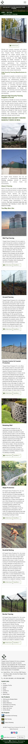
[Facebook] (12, 733)
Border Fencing (8, 614)
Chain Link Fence (7, 708)
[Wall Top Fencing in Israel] (14, 223)
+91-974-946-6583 (19, 678)
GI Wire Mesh (6, 710)
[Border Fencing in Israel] (14, 599)
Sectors (9, 12)
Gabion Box (6, 701)
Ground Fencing (8, 297)
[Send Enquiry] (2, 739)
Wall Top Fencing (8, 238)
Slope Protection (8, 488)
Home (3, 12)
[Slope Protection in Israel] (14, 473)
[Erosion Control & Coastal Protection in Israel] (14, 346)
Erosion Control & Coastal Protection (12, 362)
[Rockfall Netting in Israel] (14, 535)
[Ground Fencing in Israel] (14, 282)
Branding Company (18, 742)
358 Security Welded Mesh (10, 699)
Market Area (6, 694)
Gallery (5, 687)
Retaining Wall (7, 425)
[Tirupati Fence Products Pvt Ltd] (2, 2)
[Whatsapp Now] (2, 736)
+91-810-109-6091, (8, 678)
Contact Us (6, 690)
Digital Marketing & (9, 742)
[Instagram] (14, 733)
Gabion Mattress (7, 703)
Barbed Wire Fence (8, 706)
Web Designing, (21, 741)
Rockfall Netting (8, 550)
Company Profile (7, 685)
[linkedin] (16, 733)
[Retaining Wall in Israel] (14, 410)
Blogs (4, 689)
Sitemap (5, 692)
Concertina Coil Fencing (9, 704)
